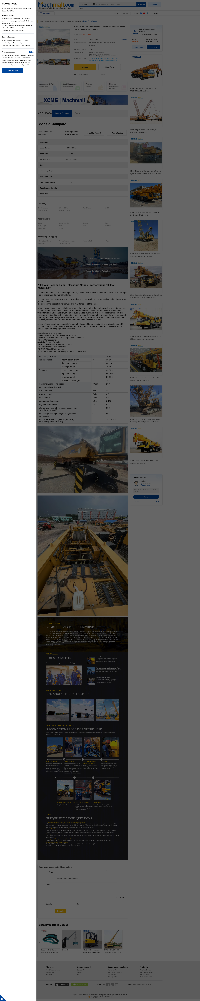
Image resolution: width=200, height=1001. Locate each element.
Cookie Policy (10, 8)
